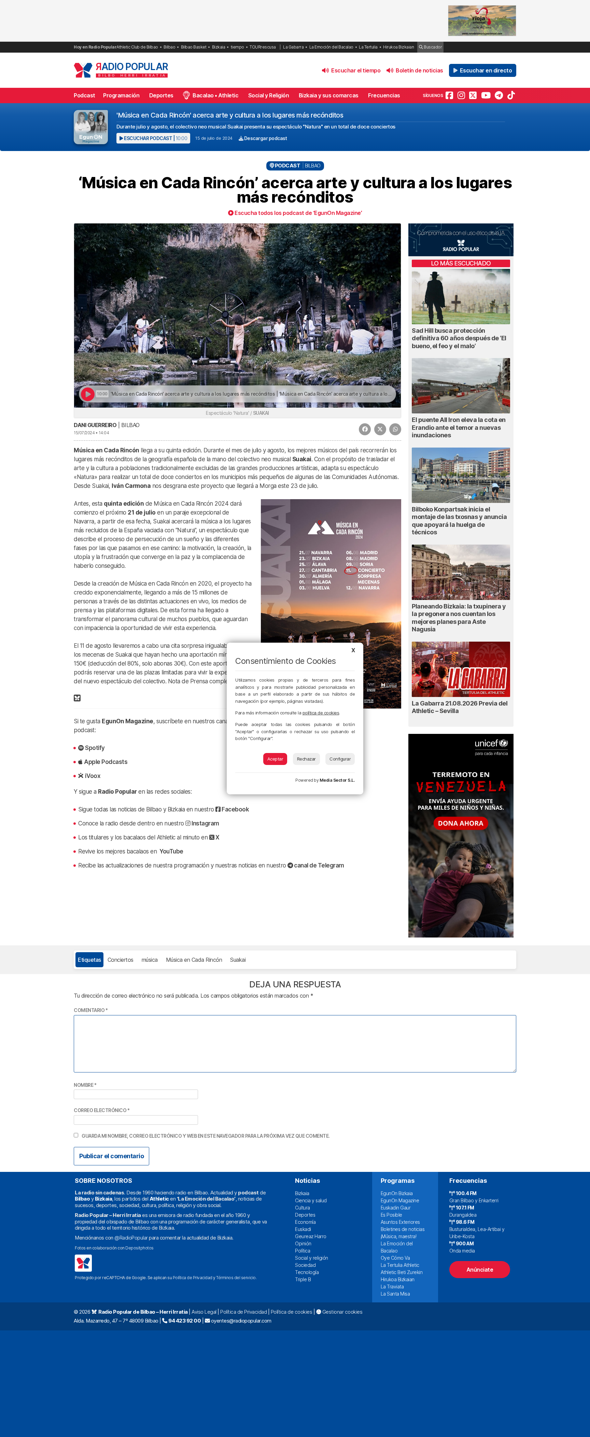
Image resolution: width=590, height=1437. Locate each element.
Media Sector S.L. (337, 780)
